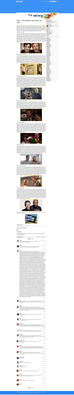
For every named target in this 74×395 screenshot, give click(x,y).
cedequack (21, 361)
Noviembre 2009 (48, 80)
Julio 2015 (48, 37)
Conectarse (43, 1)
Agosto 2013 (48, 47)
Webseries (48, 35)
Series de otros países (49, 33)
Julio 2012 (48, 56)
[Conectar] (41, 1)
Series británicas (49, 32)
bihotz (20, 345)
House (17, 124)
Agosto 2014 (48, 41)
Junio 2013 (48, 48)
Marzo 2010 (48, 77)
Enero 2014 (48, 43)
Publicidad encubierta (49, 30)
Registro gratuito (47, 1)
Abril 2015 (48, 38)
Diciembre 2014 (48, 39)
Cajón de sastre (48, 28)
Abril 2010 (48, 76)
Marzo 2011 (48, 68)
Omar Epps (21, 189)
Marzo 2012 (48, 59)
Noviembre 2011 (48, 62)
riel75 (20, 240)
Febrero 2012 (48, 60)
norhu (20, 250)
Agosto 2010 (48, 73)
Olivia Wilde (22, 77)
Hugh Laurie (23, 27)
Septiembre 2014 (48, 40)
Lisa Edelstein (39, 125)
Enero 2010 (48, 78)
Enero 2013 (48, 52)
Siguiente (32, 238)
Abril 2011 (48, 67)
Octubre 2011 (48, 63)
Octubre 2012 (48, 54)
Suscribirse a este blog (50, 22)
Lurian (20, 379)
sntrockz (20, 351)
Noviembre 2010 (49, 71)
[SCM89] (47, 26)
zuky (20, 318)
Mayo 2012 (48, 58)
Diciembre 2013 (48, 44)
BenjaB (20, 245)
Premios (47, 29)
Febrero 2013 (48, 51)
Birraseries (48, 27)
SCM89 (20, 305)
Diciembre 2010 (48, 70)
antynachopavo (21, 357)
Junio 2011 (48, 66)
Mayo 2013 (48, 49)
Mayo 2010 (48, 75)
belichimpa (21, 365)
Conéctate (41, 233)
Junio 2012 (48, 57)
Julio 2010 (48, 74)
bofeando (20, 323)
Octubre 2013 (48, 45)
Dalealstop (21, 334)
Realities (48, 31)
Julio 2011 (48, 65)
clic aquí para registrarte (20, 234)
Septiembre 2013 (48, 46)
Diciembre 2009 (48, 79)
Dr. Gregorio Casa (22, 340)
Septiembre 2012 (48, 55)
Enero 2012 (48, 61)
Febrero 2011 (48, 69)
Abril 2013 (48, 50)
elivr (20, 329)
